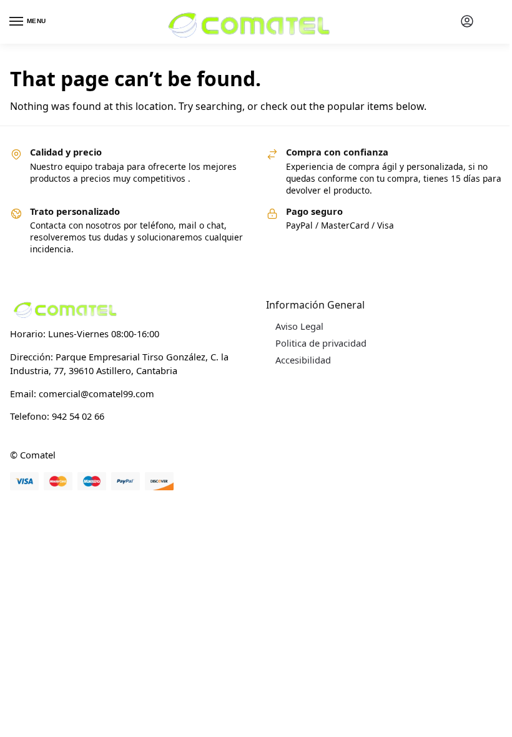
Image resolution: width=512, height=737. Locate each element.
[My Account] (467, 22)
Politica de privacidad (321, 343)
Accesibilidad (303, 360)
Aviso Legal (299, 326)
